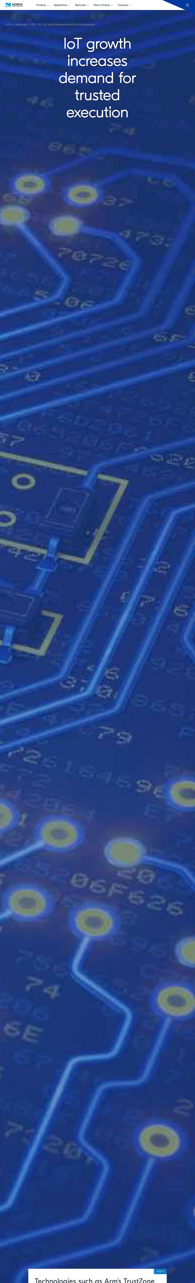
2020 (33, 24)
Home (9, 24)
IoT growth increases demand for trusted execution (69, 24)
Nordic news (21, 24)
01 (40, 24)
